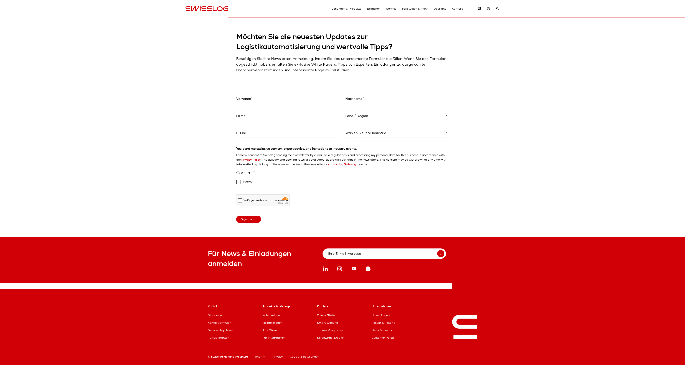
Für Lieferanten (218, 338)
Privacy (277, 356)
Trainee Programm (330, 330)
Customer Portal (383, 338)
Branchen (373, 9)
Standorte (215, 315)
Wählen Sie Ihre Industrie (361, 140)
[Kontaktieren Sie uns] (479, 9)
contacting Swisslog (342, 164)
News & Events (382, 330)
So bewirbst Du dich (330, 338)
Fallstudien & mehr (415, 9)
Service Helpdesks (220, 330)
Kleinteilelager (272, 323)
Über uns (440, 9)
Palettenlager (271, 315)
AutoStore (269, 330)
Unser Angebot (382, 315)
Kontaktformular (219, 323)
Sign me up (248, 219)
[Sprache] (488, 9)
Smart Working (327, 323)
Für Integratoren (273, 338)
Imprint (260, 356)
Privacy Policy (251, 159)
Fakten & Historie (383, 323)
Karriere (457, 9)
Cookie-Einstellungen (304, 356)
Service (391, 9)
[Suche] (497, 9)
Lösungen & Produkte (346, 9)
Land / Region (354, 123)
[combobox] (397, 116)
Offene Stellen (326, 315)
